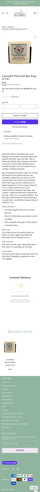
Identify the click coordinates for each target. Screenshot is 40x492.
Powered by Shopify (8, 489)
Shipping (4, 84)
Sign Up (20, 450)
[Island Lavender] (20, 13)
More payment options (20, 126)
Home (4, 27)
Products (11, 27)
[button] (3, 13)
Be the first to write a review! (20, 301)
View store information (12, 143)
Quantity (5, 102)
